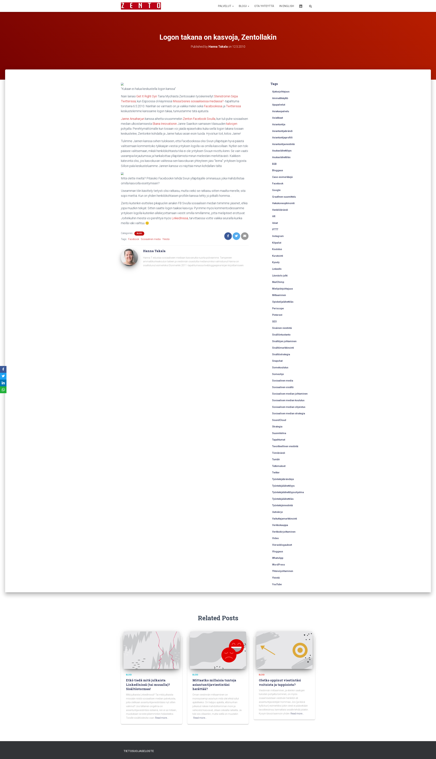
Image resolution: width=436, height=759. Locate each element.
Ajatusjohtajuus (281, 91)
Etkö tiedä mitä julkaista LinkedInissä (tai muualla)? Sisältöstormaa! (148, 684)
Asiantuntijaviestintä (283, 144)
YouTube (277, 584)
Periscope (278, 308)
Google (276, 190)
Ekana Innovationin (165, 123)
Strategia (277, 426)
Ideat (275, 223)
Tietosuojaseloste (138, 751)
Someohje (278, 374)
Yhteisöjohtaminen (282, 571)
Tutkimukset (278, 466)
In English (286, 6)
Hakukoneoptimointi (283, 203)
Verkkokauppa (280, 525)
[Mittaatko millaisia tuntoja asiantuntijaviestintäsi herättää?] (218, 650)
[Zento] (141, 6)
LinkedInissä (180, 218)
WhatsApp (277, 558)
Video (275, 538)
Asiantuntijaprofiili (282, 137)
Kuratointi (277, 255)
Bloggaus (277, 170)
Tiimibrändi (278, 453)
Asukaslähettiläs (281, 157)
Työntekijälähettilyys (283, 485)
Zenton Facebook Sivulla (199, 119)
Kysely (275, 262)
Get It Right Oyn (146, 96)
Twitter (276, 472)
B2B (274, 164)
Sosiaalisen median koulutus (288, 400)
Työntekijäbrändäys (283, 479)
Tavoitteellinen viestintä (285, 446)
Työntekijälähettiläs (283, 499)
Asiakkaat (277, 117)
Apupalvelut (278, 104)
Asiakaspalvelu (280, 111)
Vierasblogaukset (282, 545)
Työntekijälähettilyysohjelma (288, 492)
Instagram (278, 236)
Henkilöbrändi (280, 210)
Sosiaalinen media (151, 239)
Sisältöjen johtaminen (284, 341)
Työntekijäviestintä (282, 505)
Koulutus (277, 249)
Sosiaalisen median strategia (288, 413)
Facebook (133, 239)
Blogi (243, 6)
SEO (274, 321)
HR (273, 216)
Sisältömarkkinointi (283, 347)
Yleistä (165, 239)
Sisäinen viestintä (282, 328)
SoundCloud (279, 420)
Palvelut (225, 6)
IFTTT (275, 229)
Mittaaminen (279, 295)
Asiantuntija (278, 124)
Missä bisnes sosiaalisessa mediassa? (198, 101)
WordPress (278, 564)
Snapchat (277, 360)
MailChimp (278, 282)
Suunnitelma (279, 433)
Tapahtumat (278, 439)
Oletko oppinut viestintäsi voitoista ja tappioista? (280, 682)
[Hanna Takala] (129, 257)
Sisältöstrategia (281, 354)
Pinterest (277, 315)
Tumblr (276, 459)
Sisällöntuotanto (281, 334)
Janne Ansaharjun (132, 119)
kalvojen (231, 123)
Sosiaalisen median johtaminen (290, 393)
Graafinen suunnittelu (284, 196)
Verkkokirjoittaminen (283, 531)
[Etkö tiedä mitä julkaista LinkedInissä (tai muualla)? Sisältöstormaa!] (151, 650)
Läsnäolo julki (280, 275)
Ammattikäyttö (280, 98)
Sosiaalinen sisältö (283, 387)
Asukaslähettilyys (282, 150)
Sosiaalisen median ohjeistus (288, 407)
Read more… (161, 717)
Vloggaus (277, 551)
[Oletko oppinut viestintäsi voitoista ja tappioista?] (284, 650)
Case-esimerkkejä (282, 177)
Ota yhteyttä (264, 6)
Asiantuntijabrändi (282, 131)
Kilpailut (276, 242)
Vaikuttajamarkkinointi (284, 518)
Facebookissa (213, 106)
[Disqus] (185, 318)
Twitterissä (233, 106)
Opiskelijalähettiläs (282, 301)
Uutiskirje (277, 512)
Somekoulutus (280, 367)
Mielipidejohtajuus (282, 288)
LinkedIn (277, 269)
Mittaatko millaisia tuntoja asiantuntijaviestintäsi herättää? (214, 684)
